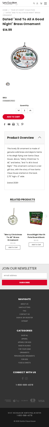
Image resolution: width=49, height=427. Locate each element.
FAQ (24, 311)
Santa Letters (24, 307)
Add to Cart (12, 247)
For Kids (24, 359)
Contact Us (24, 314)
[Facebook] (4, 124)
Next (46, 216)
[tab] (24, 137)
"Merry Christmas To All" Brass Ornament (13, 237)
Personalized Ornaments (24, 356)
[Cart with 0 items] (41, 3)
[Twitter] (18, 124)
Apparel (24, 339)
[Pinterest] (22, 124)
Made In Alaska (24, 346)
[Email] (9, 124)
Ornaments (24, 352)
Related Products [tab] (22, 199)
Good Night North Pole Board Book (36, 236)
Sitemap (24, 321)
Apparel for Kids (24, 342)
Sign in (19, 317)
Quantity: (24, 105)
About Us (24, 304)
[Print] (13, 124)
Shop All (24, 335)
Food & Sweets (24, 363)
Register (29, 317)
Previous (3, 216)
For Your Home (24, 349)
